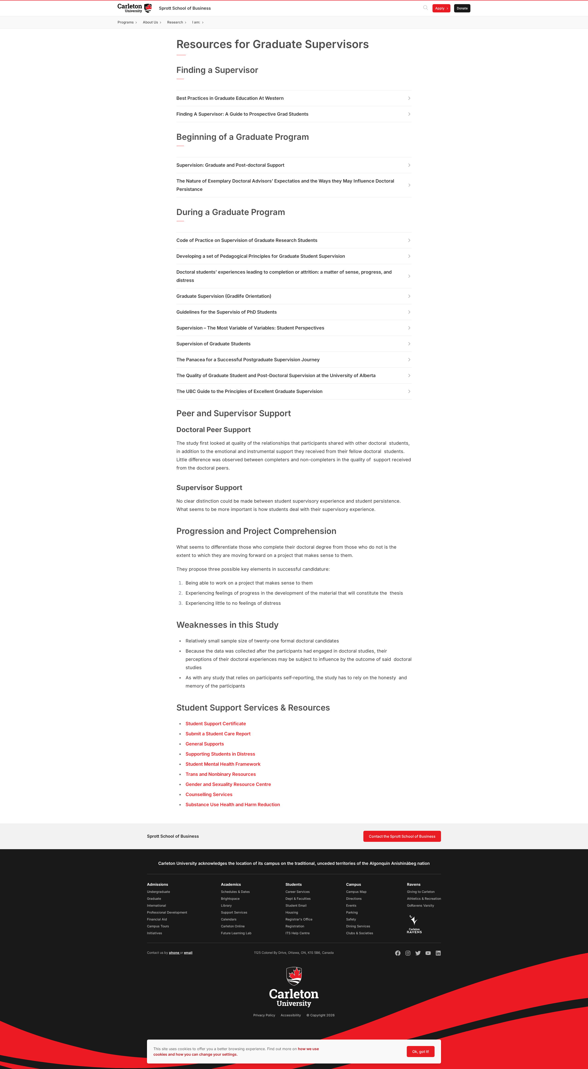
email (188, 952)
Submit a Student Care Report (218, 734)
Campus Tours (158, 926)
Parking (352, 912)
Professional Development (167, 912)
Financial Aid (157, 919)
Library (226, 905)
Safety (351, 919)
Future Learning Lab (236, 933)
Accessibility (291, 1015)
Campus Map (356, 892)
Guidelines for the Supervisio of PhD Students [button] (226, 312)
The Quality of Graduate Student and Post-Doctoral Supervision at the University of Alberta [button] (276, 375)
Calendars (229, 919)
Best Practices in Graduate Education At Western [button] (230, 98)
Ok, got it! (420, 1051)
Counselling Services (209, 794)
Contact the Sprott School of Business (402, 836)
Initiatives (154, 933)
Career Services (298, 892)
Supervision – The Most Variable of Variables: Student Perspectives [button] (250, 328)
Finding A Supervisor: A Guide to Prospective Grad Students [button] (242, 114)
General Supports (205, 744)
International (156, 905)
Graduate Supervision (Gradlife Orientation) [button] (223, 296)
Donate (462, 8)
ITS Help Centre (298, 933)
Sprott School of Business (185, 8)
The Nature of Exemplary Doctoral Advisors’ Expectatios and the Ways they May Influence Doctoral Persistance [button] (285, 185)
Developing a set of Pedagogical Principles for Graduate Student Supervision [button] (260, 256)
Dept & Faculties (298, 898)
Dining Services (358, 926)
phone (174, 952)
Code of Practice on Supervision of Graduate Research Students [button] (246, 240)
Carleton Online (233, 926)
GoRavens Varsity (420, 905)
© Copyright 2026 (320, 1015)
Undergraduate (158, 892)
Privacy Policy (264, 1015)
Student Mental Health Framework (223, 764)
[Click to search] (425, 8)
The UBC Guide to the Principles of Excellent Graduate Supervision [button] (249, 391)
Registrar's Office (299, 919)
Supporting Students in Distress (220, 754)
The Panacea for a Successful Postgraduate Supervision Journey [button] (248, 359)
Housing (292, 912)
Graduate (154, 898)
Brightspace (230, 898)
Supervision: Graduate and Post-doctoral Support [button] (230, 165)
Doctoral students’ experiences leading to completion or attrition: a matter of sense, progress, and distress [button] (284, 276)
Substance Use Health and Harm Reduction (233, 804)
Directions (354, 898)
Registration (295, 926)
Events (351, 905)
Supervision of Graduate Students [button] (213, 344)
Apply (439, 8)
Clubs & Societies (359, 933)
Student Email (296, 905)
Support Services (234, 912)
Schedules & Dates (235, 892)
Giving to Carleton (421, 892)
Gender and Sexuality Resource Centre (228, 784)
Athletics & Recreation (424, 898)
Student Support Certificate (216, 723)
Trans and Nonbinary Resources (221, 774)
